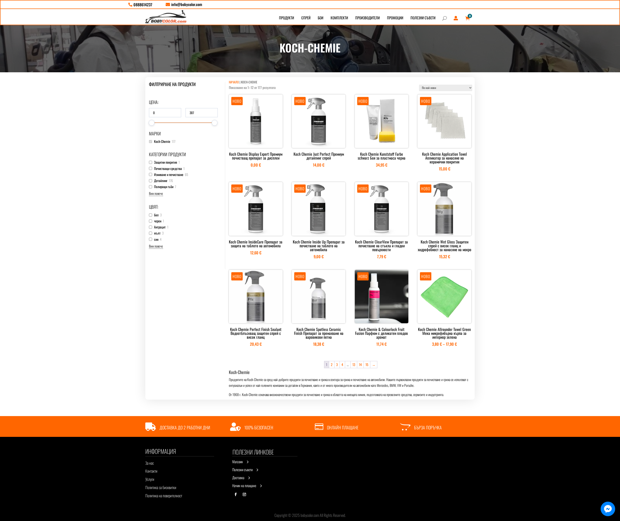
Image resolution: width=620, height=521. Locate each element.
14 (360, 364)
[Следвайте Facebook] (235, 494)
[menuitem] (140, 4)
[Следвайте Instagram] (244, 494)
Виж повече (156, 193)
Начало (234, 82)
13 (353, 364)
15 (366, 364)
